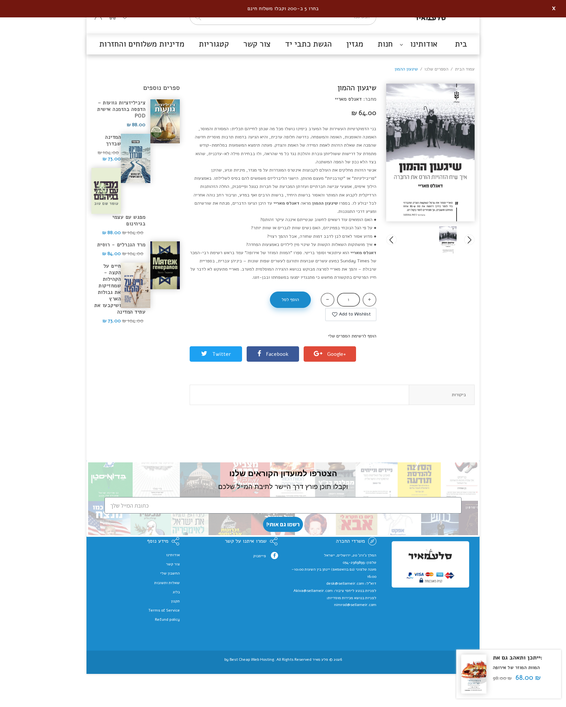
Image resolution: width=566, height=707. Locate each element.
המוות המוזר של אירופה (516, 667)
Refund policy (167, 619)
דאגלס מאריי (348, 99)
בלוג (176, 592)
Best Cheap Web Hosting (252, 659)
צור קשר (173, 564)
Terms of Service (164, 610)
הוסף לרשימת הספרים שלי (352, 336)
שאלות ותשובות (167, 582)
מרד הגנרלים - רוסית (121, 244)
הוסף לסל (290, 299)
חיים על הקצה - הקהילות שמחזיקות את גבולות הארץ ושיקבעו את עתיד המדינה (119, 289)
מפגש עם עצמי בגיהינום (128, 220)
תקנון (175, 601)
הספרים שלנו (436, 69)
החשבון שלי (170, 573)
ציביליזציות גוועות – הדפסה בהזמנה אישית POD (121, 109)
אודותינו (173, 554)
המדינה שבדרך (113, 140)
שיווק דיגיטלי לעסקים (283, 664)
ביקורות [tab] (459, 395)
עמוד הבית (465, 69)
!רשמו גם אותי (283, 524)
